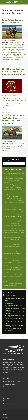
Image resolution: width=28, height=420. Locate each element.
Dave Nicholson (17, 44)
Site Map (5, 417)
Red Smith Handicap (16, 258)
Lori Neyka (17, 239)
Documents (6, 398)
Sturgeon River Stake (18, 274)
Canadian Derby (15, 46)
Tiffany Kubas (20, 276)
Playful (19, 52)
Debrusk (22, 211)
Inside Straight (12, 230)
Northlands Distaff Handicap (14, 246)
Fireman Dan (13, 218)
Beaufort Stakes (16, 182)
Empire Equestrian (19, 216)
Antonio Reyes (6, 180)
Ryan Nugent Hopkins (7, 269)
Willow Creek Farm (18, 283)
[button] (24, 2)
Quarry (22, 249)
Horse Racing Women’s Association (16, 228)
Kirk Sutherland (17, 237)
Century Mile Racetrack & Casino (17, 42)
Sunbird (4, 276)
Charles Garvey (20, 198)
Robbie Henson (15, 264)
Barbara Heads (6, 182)
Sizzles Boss (18, 269)
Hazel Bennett (13, 223)
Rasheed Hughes (18, 253)
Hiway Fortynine (17, 227)
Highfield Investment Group (8, 225)
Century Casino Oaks (7, 191)
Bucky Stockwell (6, 187)
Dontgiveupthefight (7, 216)
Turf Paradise (8, 279)
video (23, 280)
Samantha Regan (15, 59)
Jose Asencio (23, 49)
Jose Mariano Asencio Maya (8, 235)
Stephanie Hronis (17, 272)
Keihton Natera (6, 237)
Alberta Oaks (5, 176)
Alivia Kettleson (6, 148)
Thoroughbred (11, 40)
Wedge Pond (12, 100)
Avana (18, 180)
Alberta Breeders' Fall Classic (18, 173)
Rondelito (21, 267)
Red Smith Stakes (16, 260)
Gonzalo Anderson (16, 54)
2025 (4, 173)
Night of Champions (7, 105)
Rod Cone (12, 267)
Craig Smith (19, 100)
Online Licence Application (9, 400)
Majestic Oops (12, 241)
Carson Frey (20, 189)
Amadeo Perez (20, 178)
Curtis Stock (5, 44)
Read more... (5, 61)
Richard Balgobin (14, 262)
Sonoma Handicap (6, 54)
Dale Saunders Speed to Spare (15, 209)
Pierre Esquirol (16, 102)
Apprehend (11, 180)
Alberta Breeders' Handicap (18, 175)
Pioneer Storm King (7, 249)
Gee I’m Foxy (18, 220)
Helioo (17, 223)
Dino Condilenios (15, 212)
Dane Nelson (12, 211)
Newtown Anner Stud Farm (8, 57)
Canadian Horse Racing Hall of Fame (10, 189)
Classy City (5, 100)
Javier (17, 49)
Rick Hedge (17, 97)
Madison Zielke (6, 241)
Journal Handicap (17, 145)
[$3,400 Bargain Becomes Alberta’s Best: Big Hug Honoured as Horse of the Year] (12, 86)
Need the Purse (10, 49)
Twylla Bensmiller (15, 279)
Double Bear (13, 216)
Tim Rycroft (18, 56)
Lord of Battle (12, 239)
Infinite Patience (6, 230)
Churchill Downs (6, 51)
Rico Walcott (5, 264)
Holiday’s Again (6, 228)
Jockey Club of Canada (13, 232)
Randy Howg (12, 253)
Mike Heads (15, 242)
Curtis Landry (16, 207)
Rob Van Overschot (20, 265)
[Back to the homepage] (14, 2)
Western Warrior (16, 281)
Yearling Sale (11, 285)
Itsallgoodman (18, 230)
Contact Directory (7, 396)
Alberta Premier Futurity (13, 176)
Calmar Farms (12, 187)
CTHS (15, 205)
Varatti (6, 98)
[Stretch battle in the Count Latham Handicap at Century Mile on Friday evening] (12, 31)
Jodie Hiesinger (21, 232)
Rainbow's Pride (6, 253)
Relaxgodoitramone (7, 262)
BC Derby (11, 182)
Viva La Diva (5, 281)
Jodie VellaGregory (6, 234)
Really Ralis (17, 255)
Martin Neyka (5, 242)
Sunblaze (8, 276)
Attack (15, 180)
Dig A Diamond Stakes (7, 212)
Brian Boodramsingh (17, 184)
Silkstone (20, 98)
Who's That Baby (12, 283)
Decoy (10, 145)
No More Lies (5, 246)
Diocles (19, 212)
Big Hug (11, 97)
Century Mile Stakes (7, 198)
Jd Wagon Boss (6, 232)
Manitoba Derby (18, 241)
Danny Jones (5, 52)
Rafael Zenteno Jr (17, 251)
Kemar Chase (12, 237)
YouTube (15, 285)
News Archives (11, 141)
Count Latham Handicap (18, 204)
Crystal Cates (19, 57)
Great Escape (18, 221)
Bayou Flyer (14, 51)
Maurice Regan (5, 59)
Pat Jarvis (10, 248)
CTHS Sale (18, 205)
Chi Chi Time (5, 202)
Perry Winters (15, 248)
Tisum (10, 44)
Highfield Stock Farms (18, 225)
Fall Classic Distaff (6, 218)
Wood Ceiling (5, 285)
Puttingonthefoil (13, 98)
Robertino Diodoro (6, 265)
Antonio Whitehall (10, 56)
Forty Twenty (18, 218)
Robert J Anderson (14, 265)
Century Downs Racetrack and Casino (10, 192)
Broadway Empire (16, 185)
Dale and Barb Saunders (10, 146)
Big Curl (22, 46)
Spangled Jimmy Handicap (8, 272)
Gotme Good (13, 221)
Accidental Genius (9, 173)
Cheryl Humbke (20, 200)
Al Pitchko (16, 178)
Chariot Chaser (14, 198)
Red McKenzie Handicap (7, 258)
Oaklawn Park (5, 248)
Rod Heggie (17, 267)
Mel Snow (10, 242)
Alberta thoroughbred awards (8, 178)
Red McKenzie (13, 52)
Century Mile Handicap (7, 194)
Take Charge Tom (14, 276)
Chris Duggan (21, 51)
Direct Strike (20, 214)
